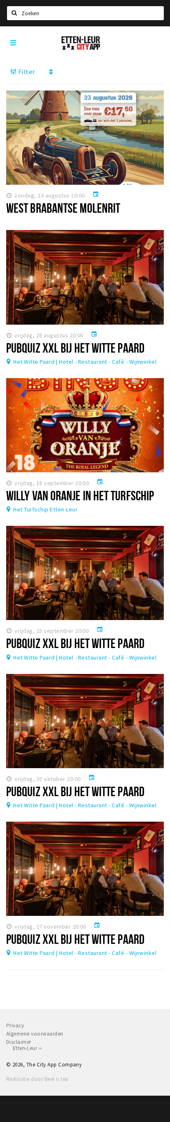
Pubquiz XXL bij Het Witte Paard (75, 348)
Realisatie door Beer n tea (37, 1079)
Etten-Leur (25, 1048)
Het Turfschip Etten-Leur (45, 509)
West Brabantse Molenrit (63, 208)
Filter (26, 71)
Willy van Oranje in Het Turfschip (80, 495)
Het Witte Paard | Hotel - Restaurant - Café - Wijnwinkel (84, 361)
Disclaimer (18, 1041)
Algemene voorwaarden (35, 1033)
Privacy (15, 1025)
